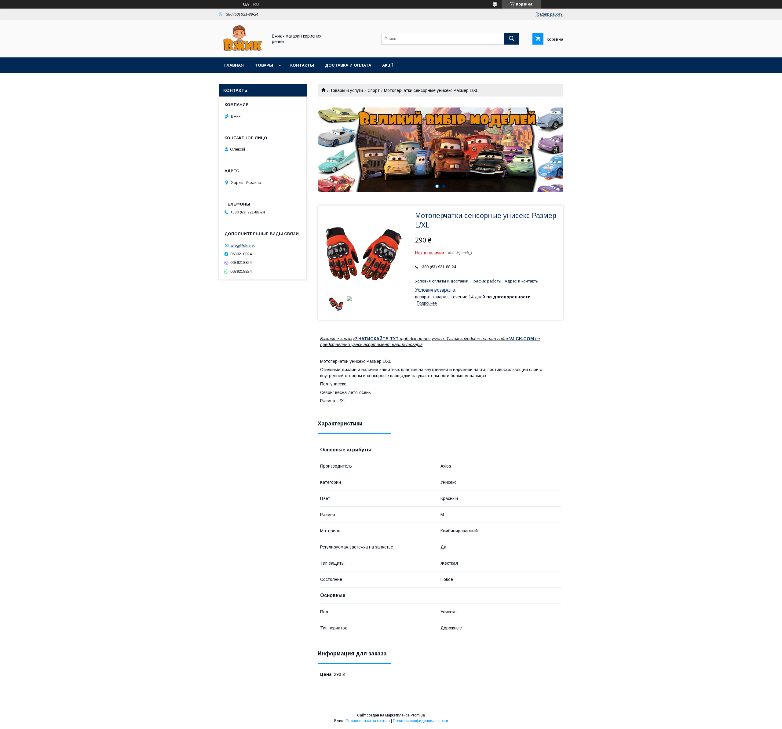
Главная (234, 65)
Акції (387, 65)
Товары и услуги (346, 90)
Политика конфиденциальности (420, 721)
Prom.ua (418, 715)
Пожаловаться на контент (367, 721)
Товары (264, 65)
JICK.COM (523, 338)
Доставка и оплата (348, 65)
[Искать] (511, 39)
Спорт (373, 90)
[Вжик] (242, 49)
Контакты (302, 65)
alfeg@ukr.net (242, 245)
